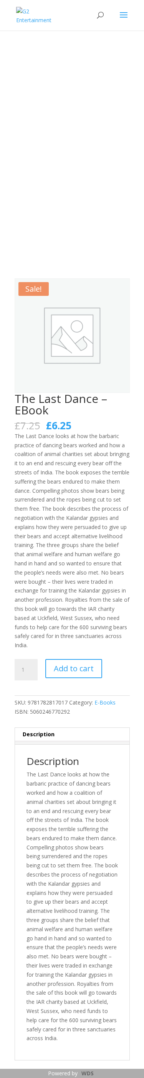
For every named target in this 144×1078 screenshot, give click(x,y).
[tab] (72, 742)
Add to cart (74, 668)
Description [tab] (39, 734)
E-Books (105, 702)
